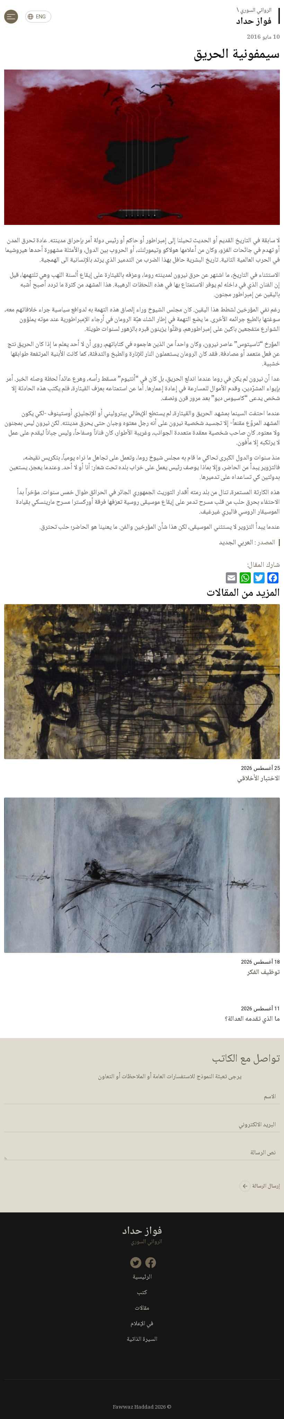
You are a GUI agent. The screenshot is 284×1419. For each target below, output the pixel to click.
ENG (41, 16)
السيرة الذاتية (142, 1339)
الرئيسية (142, 1277)
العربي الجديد (236, 543)
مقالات (142, 1308)
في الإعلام (142, 1324)
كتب (142, 1293)
